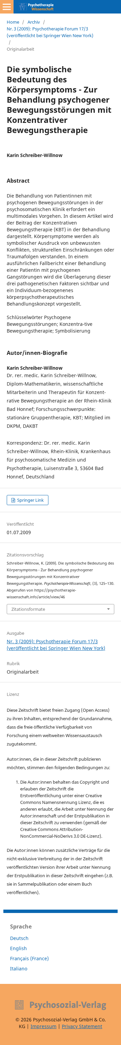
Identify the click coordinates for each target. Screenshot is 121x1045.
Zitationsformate (28, 609)
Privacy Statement (82, 1026)
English (18, 948)
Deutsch (19, 938)
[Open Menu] (6, 7)
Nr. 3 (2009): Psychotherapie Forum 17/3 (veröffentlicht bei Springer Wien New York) (50, 32)
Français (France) (29, 958)
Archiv (34, 22)
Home (13, 22)
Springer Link (30, 500)
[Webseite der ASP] (60, 1005)
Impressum (43, 1026)
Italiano (18, 968)
